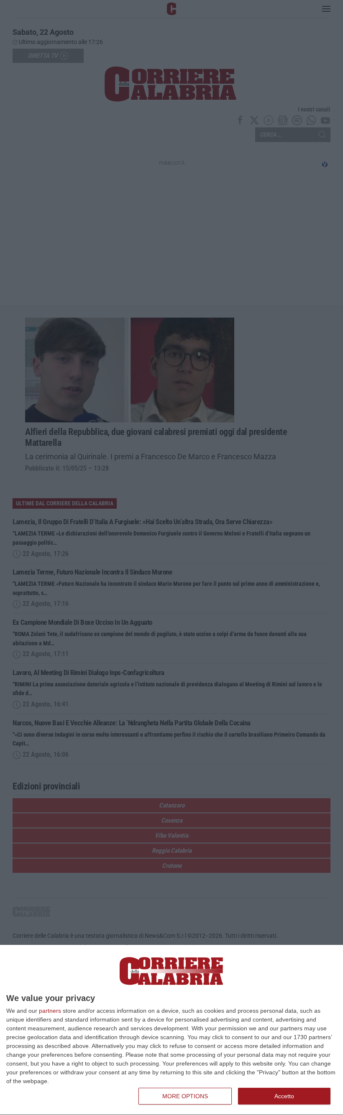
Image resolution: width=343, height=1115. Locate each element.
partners (50, 1011)
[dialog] (171, 1030)
